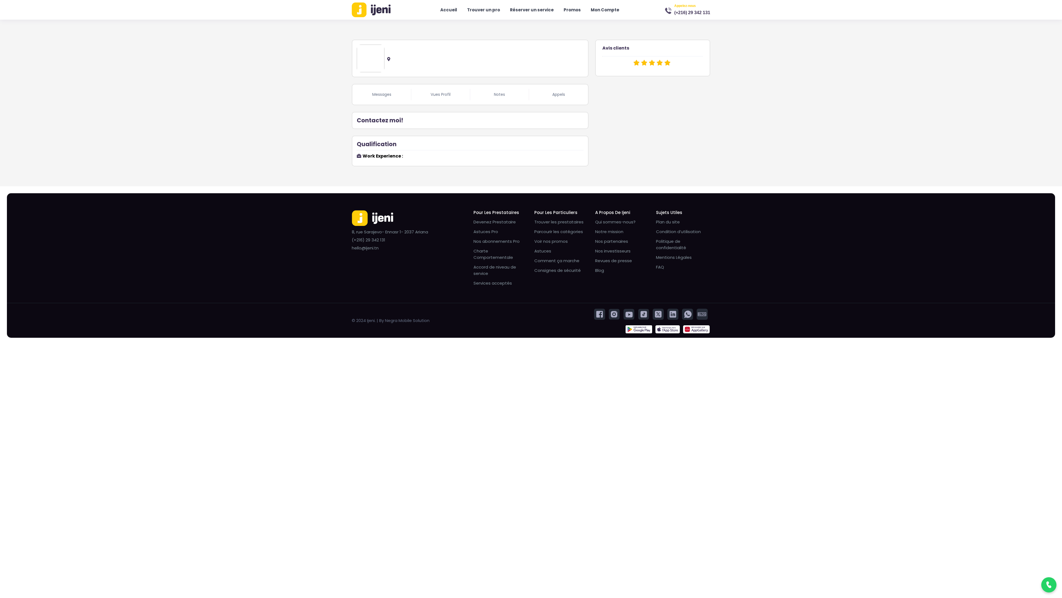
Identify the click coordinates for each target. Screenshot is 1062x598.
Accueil (448, 10)
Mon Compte (605, 10)
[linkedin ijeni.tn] (673, 314)
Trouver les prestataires (559, 222)
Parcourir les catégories (558, 231)
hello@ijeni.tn (365, 248)
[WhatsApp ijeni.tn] (687, 314)
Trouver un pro (483, 10)
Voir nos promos (551, 241)
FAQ (660, 267)
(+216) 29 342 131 (692, 12)
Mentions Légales (674, 257)
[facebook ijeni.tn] (599, 314)
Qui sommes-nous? (615, 222)
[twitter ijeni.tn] (658, 314)
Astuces (542, 251)
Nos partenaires (611, 241)
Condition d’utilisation (678, 231)
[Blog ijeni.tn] (702, 314)
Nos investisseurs (613, 251)
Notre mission (609, 231)
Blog (599, 270)
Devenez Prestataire (494, 222)
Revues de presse (613, 261)
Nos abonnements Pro (496, 241)
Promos (572, 10)
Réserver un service (532, 10)
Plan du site (668, 222)
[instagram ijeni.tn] (614, 314)
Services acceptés (492, 283)
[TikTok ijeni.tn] (643, 314)
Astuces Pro (485, 231)
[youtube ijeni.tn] (629, 314)
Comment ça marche (556, 261)
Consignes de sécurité (557, 270)
